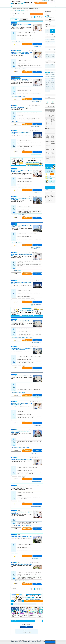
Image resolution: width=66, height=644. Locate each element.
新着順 (24, 19)
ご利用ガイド (16, 6)
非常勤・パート (47, 66)
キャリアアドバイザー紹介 (44, 6)
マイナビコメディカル (13, 8)
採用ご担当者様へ (44, 0)
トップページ (11, 6)
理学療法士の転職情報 (19, 8)
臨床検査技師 (25, 641)
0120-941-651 (28, 2)
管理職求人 (47, 54)
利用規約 (38, 640)
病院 (47, 39)
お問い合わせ (41, 640)
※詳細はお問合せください (19, 107)
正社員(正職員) (47, 64)
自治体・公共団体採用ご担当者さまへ (22, 640)
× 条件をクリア (50, 21)
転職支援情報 (37, 6)
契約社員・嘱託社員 (52, 64)
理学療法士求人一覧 (25, 8)
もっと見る (49, 116)
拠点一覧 (51, 6)
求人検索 (23, 6)
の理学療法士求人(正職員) (21, 375)
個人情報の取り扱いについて (31, 640)
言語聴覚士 (20, 641)
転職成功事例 (30, 6)
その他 (52, 66)
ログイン (51, 2)
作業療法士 (16, 641)
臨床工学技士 (29, 641)
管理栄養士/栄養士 (39, 641)
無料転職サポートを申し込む (40, 2)
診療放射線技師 (34, 641)
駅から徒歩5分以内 (52, 54)
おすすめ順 (15, 19)
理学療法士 (12, 641)
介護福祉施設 (52, 39)
